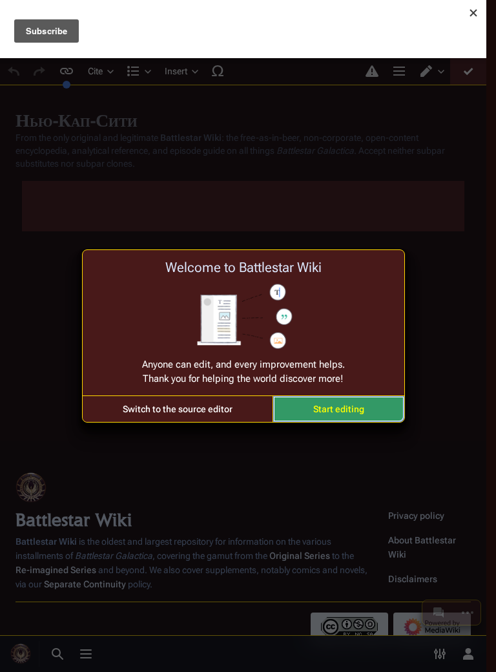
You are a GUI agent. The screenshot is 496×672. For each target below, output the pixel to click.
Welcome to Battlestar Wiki (243, 267)
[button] (178, 409)
